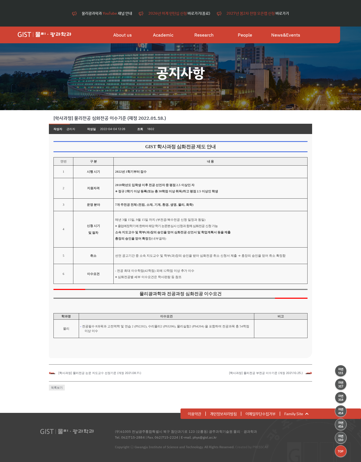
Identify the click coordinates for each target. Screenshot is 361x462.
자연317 (340, 384)
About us (122, 35)
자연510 (340, 438)
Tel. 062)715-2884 (130, 437)
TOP (340, 451)
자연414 (340, 411)
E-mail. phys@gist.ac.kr (199, 437)
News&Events (285, 35)
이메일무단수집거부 (260, 414)
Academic (163, 35)
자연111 (340, 371)
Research (204, 35)
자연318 (340, 398)
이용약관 (194, 414)
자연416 (340, 424)
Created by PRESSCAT (251, 447)
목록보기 (57, 387)
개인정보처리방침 (223, 414)
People (245, 35)
